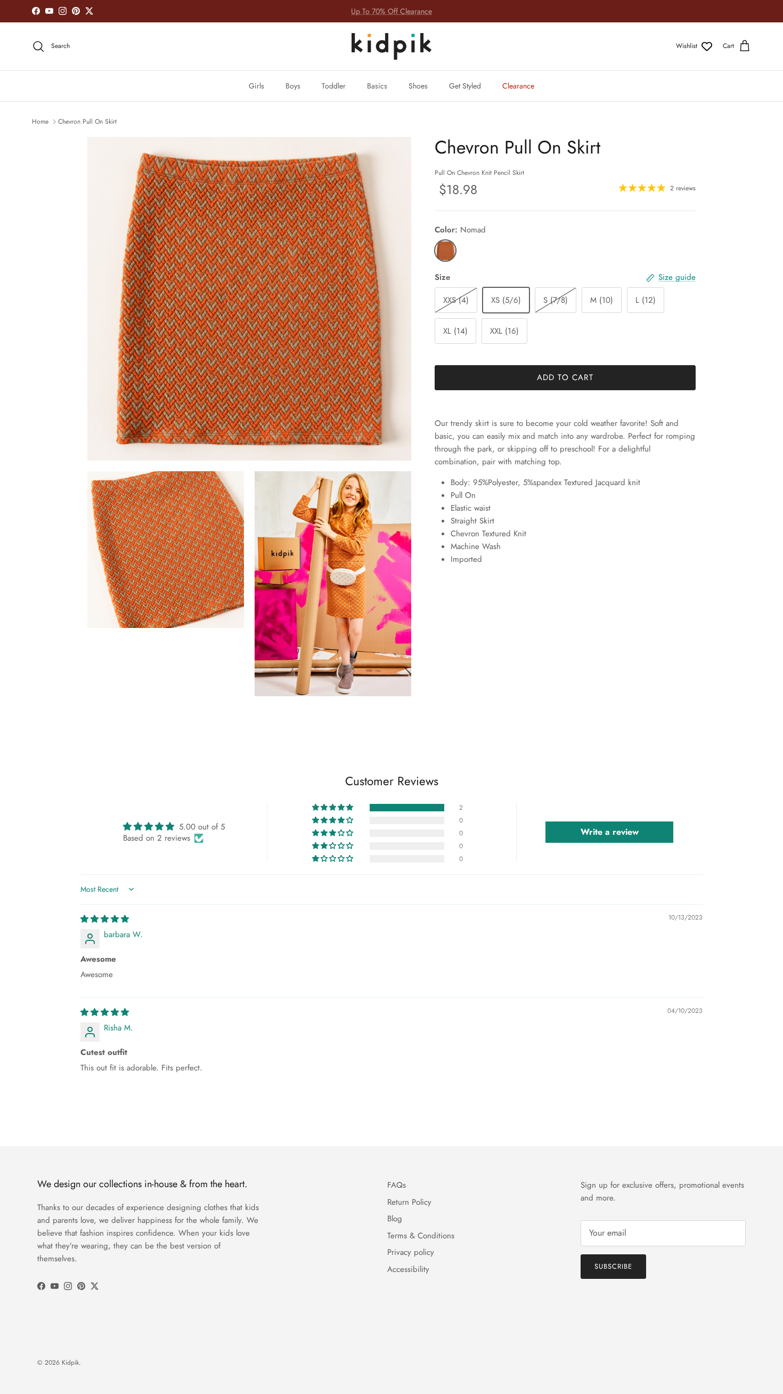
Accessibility (408, 1269)
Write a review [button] (610, 832)
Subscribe (613, 1266)
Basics (377, 85)
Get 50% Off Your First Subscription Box (391, 11)
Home (40, 121)
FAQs (396, 1185)
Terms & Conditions (420, 1236)
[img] (104, 919)
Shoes (418, 85)
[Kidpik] (391, 46)
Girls (256, 85)
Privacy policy (410, 1252)
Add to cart (565, 377)
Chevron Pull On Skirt (87, 121)
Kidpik (70, 1362)
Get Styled (465, 85)
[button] (333, 807)
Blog (394, 1218)
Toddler (334, 85)
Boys (293, 85)
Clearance (518, 85)
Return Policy (409, 1202)
